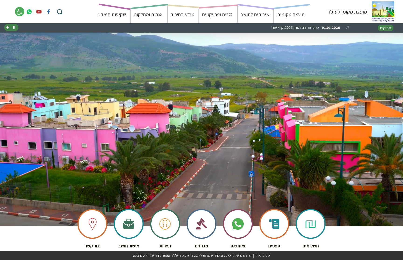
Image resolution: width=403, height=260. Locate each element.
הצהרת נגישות (242, 255)
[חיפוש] (59, 11)
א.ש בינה (139, 255)
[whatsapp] (29, 11)
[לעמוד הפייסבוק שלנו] (48, 11)
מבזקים (385, 28)
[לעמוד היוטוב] (39, 11)
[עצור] (14, 27)
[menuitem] (289, 11)
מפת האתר (262, 255)
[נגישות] (19, 11)
